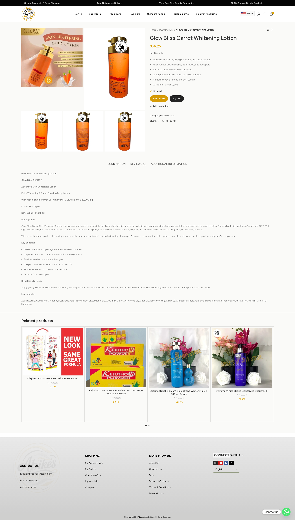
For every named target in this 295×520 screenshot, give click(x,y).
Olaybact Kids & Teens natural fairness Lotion (52, 378)
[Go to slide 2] (149, 425)
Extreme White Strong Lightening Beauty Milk (242, 391)
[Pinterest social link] (167, 121)
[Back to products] (268, 30)
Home (153, 29)
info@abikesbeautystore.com (36, 473)
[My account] (259, 14)
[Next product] (272, 30)
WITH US (228, 455)
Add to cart (159, 98)
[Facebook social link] (159, 121)
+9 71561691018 (28, 487)
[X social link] (163, 121)
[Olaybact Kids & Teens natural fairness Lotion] (53, 351)
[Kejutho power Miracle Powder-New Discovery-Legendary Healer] (116, 357)
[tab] (117, 162)
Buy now (177, 98)
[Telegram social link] (175, 121)
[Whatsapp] (286, 512)
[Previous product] (264, 30)
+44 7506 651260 (29, 480)
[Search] (265, 14)
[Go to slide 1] (146, 425)
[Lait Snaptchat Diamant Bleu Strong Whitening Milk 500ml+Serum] (179, 358)
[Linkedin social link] (171, 121)
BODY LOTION (166, 29)
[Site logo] (28, 13)
